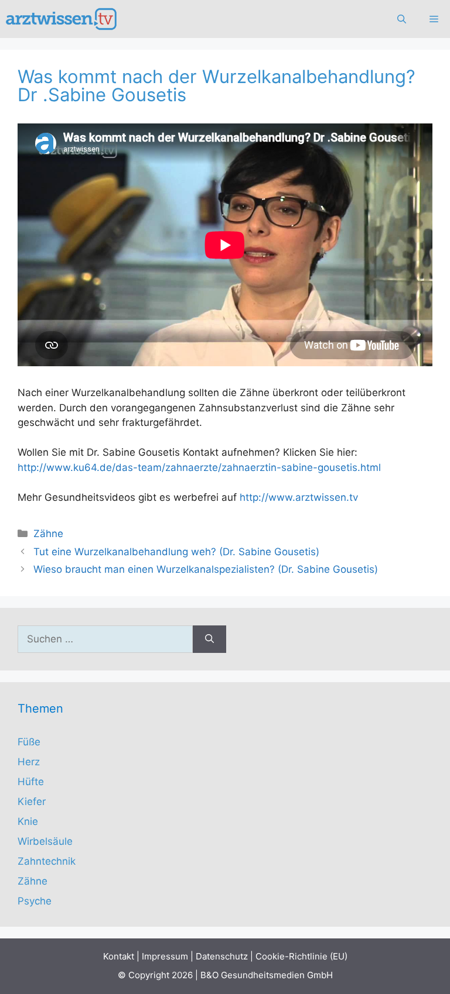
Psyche (35, 901)
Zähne (48, 533)
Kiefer (32, 801)
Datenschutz (222, 956)
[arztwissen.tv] (62, 19)
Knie (28, 821)
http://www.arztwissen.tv (299, 497)
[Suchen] (209, 639)
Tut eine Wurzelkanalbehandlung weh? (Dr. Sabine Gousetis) (176, 552)
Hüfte (31, 781)
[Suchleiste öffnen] (402, 19)
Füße (29, 742)
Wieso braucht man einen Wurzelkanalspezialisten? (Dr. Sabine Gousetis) (205, 569)
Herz (29, 762)
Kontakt (118, 956)
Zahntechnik (47, 861)
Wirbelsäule (45, 841)
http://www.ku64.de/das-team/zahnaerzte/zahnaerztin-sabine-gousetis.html (199, 467)
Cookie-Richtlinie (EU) (301, 956)
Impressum (165, 956)
